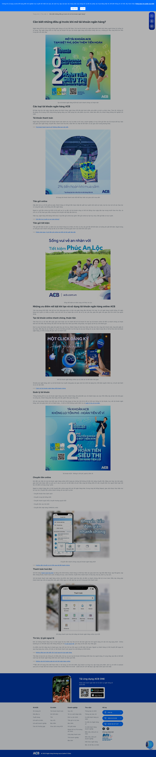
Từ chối (83, 8)
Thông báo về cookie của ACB (144, 4)
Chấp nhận (74, 8)
